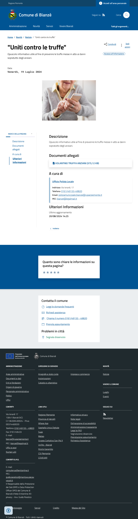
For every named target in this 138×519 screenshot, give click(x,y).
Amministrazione (18, 26)
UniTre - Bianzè (45, 444)
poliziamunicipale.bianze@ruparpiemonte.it (80, 195)
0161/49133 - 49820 (24, 428)
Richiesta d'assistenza (80, 440)
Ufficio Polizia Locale (63, 181)
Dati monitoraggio (14, 507)
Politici (9, 395)
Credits (56, 507)
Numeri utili (11, 452)
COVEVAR (42, 457)
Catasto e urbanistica (47, 382)
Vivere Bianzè (66, 26)
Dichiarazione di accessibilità (83, 423)
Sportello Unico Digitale (48, 427)
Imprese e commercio (80, 374)
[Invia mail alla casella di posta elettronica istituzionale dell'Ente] (17, 439)
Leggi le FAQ (76, 430)
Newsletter (108, 418)
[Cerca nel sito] (125, 15)
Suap (40, 432)
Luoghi (106, 392)
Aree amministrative (15, 374)
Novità (36, 26)
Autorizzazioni (44, 378)
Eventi (106, 396)
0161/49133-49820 (71, 191)
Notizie (28, 37)
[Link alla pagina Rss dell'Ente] (104, 414)
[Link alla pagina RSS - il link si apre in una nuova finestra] (103, 15)
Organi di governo (14, 387)
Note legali (75, 419)
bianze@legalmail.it (67, 199)
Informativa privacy (79, 414)
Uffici (8, 400)
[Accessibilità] (8, 510)
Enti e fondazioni (13, 382)
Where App (43, 423)
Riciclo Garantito (45, 449)
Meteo (41, 436)
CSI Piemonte (44, 453)
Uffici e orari (11, 447)
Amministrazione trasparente (84, 427)
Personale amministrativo (17, 391)
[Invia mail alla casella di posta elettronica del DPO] (17, 470)
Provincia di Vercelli (46, 419)
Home (10, 37)
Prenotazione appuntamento (83, 437)
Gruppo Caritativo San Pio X (50, 440)
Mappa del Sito (78, 507)
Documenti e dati (13, 378)
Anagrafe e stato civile (48, 374)
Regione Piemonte (15, 3)
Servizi (49, 26)
